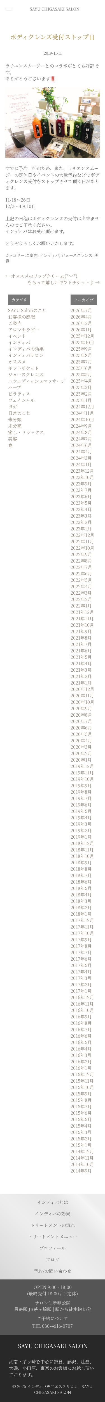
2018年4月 (81, 894)
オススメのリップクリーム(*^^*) (41, 276)
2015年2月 (81, 1138)
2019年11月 (82, 772)
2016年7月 (81, 1029)
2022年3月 (81, 593)
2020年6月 (81, 727)
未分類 (15, 419)
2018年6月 (81, 882)
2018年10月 (82, 856)
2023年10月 (82, 477)
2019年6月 (81, 805)
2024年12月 (82, 406)
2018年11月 (82, 849)
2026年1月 (81, 329)
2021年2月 (81, 676)
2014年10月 (82, 1164)
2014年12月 (82, 1151)
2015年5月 (81, 1119)
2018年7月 (81, 875)
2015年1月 (81, 1145)
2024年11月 (82, 413)
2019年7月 (81, 798)
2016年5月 (81, 1042)
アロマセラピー (23, 329)
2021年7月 (81, 644)
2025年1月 (81, 400)
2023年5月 (81, 503)
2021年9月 (81, 631)
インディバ (49, 255)
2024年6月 (81, 445)
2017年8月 (81, 946)
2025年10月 (82, 342)
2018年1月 (81, 914)
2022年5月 (81, 580)
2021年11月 (82, 618)
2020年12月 (82, 689)
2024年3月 (81, 458)
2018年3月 (81, 901)
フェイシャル (21, 400)
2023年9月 (81, 483)
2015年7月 (81, 1106)
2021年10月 (82, 625)
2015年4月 (81, 1126)
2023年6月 (81, 496)
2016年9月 (81, 1016)
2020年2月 (81, 753)
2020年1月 (81, 760)
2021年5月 (81, 657)
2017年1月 (81, 991)
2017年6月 (81, 959)
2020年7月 (81, 721)
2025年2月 (81, 394)
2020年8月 (81, 715)
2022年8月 (81, 561)
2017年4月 (81, 971)
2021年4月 (81, 663)
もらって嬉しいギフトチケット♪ (63, 282)
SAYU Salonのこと (27, 310)
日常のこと (19, 413)
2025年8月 (81, 355)
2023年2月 (81, 522)
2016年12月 (82, 997)
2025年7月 (81, 361)
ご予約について (52, 1318)
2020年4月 (81, 740)
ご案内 (32, 255)
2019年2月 (81, 830)
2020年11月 (82, 695)
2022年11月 (82, 541)
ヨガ (12, 406)
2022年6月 (81, 573)
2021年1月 (81, 683)
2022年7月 (81, 567)
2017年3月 (81, 978)
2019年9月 (81, 785)
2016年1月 (81, 1068)
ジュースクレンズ (76, 255)
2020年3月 (81, 747)
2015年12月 (82, 1074)
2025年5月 (81, 374)
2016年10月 (82, 1010)
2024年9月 (81, 426)
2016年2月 (81, 1061)
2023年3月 (81, 516)
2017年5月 (81, 965)
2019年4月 (81, 817)
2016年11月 (82, 1004)
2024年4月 (81, 451)
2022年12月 (82, 535)
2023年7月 (81, 490)
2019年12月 (82, 766)
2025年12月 (82, 336)
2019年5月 (81, 811)
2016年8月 (81, 1023)
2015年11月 (82, 1081)
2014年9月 (81, 1170)
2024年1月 (81, 464)
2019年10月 (82, 779)
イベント (17, 336)
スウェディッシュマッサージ (37, 381)
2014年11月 (82, 1158)
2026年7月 (81, 310)
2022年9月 (81, 554)
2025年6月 (81, 368)
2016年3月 (81, 1055)
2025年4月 (81, 381)
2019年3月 (81, 824)
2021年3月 (81, 670)
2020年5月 (81, 734)
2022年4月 (81, 586)
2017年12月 (82, 920)
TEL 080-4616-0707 (52, 1326)
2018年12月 (82, 843)
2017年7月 (81, 952)
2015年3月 (81, 1132)
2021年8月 (81, 638)
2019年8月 (81, 792)
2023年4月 (81, 509)
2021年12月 (82, 612)
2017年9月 (81, 939)
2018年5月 (81, 888)
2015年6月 (81, 1113)
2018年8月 (81, 869)
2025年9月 (81, 349)
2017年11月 (82, 926)
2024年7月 (81, 439)
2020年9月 (81, 708)
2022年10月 (82, 548)
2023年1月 (81, 528)
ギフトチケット (23, 368)
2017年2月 (81, 984)
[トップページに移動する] (52, 1346)
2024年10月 (82, 419)
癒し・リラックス (26, 432)
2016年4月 (81, 1048)
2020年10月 (82, 702)
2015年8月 (81, 1100)
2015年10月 (82, 1087)
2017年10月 (82, 933)
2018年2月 (81, 907)
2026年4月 (81, 317)
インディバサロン (26, 355)
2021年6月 (81, 650)
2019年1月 (81, 837)
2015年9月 (81, 1093)
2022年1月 (81, 605)
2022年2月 (81, 599)
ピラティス (19, 394)
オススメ (17, 361)
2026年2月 (81, 323)
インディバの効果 (26, 349)
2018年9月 (81, 862)
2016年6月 (81, 1036)
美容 (12, 439)
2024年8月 (81, 432)
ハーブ (14, 387)
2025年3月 (81, 387)
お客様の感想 (21, 317)
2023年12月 (82, 471)
